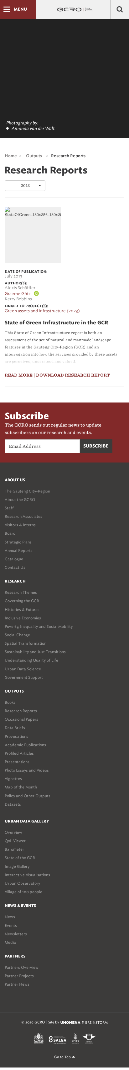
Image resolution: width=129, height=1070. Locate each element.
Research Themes (21, 592)
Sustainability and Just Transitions (35, 651)
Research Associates (23, 516)
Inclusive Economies (23, 618)
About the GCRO (20, 499)
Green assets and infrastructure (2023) (42, 310)
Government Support (24, 677)
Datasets (13, 804)
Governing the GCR (22, 600)
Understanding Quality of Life (31, 660)
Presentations (17, 761)
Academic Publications (25, 744)
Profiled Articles (19, 753)
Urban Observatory (22, 883)
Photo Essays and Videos (27, 770)
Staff (9, 508)
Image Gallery (17, 866)
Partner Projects (19, 975)
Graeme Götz (18, 293)
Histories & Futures (22, 609)
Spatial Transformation (25, 643)
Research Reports (21, 710)
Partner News (17, 984)
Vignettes (13, 778)
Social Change (17, 634)
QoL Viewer (15, 840)
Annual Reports (19, 550)
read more (19, 375)
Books (10, 702)
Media (10, 942)
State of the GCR (20, 857)
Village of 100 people (23, 891)
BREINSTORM (96, 1022)
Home (11, 156)
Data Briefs (15, 727)
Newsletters (16, 934)
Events (11, 925)
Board (10, 533)
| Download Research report (72, 375)
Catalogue (14, 559)
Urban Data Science (23, 669)
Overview (13, 832)
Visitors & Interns (20, 524)
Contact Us (15, 567)
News (10, 916)
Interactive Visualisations (27, 874)
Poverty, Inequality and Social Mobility (39, 626)
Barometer (14, 849)
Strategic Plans (18, 542)
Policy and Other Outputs (27, 795)
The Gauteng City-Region (27, 491)
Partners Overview (22, 967)
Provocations (16, 736)
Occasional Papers (21, 719)
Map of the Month (21, 787)
